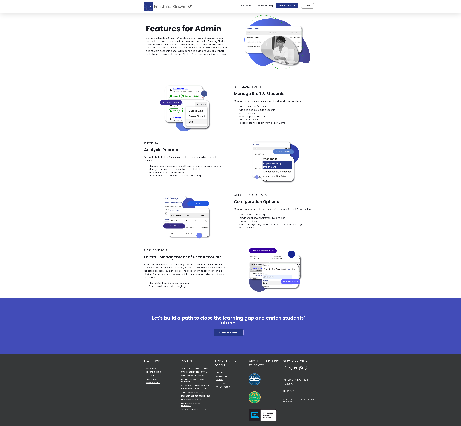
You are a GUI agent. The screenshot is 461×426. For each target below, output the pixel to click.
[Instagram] (301, 368)
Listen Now (288, 390)
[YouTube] (295, 368)
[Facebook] (285, 368)
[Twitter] (290, 368)
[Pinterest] (306, 368)
